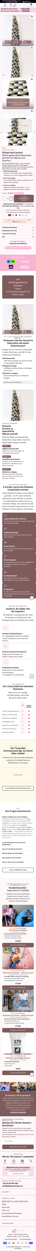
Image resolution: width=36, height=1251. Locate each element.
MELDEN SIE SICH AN (18, 1147)
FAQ (3, 237)
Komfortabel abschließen (12, 382)
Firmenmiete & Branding (12, 1213)
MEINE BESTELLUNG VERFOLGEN (15, 1201)
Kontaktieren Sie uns (10, 1216)
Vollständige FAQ (18, 870)
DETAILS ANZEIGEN (18, 945)
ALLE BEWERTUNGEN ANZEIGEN (18, 788)
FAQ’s (4, 1204)
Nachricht (6, 1207)
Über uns (5, 1210)
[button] (6, 150)
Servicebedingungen (25, 1239)
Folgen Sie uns (18, 1173)
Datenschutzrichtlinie (11, 1239)
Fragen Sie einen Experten (18, 243)
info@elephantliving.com (12, 1186)
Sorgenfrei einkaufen (18, 1112)
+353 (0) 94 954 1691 (10, 1183)
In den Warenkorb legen (24, 198)
